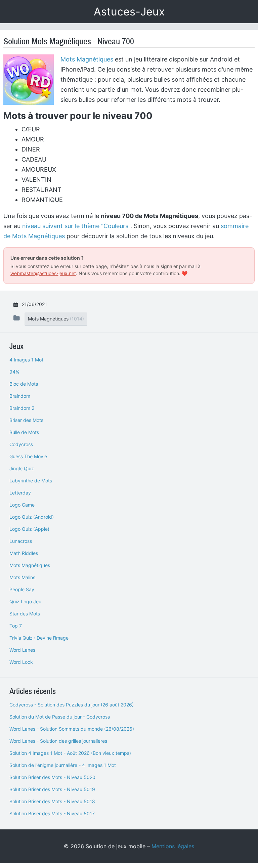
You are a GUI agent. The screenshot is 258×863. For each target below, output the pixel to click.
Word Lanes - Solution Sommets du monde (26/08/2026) (71, 729)
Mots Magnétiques (86, 59)
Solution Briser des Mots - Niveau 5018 (52, 801)
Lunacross (20, 541)
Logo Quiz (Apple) (29, 529)
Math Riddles (23, 553)
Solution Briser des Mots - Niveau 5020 (52, 777)
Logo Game (22, 505)
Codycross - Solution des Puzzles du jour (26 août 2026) (71, 704)
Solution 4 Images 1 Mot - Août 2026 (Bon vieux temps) (70, 753)
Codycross (21, 444)
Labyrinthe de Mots (30, 480)
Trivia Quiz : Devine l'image (39, 638)
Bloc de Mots (23, 384)
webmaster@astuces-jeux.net (43, 273)
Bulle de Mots (24, 432)
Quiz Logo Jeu (25, 601)
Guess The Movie (28, 456)
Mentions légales (173, 846)
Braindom (19, 396)
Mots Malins (22, 577)
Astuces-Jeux (129, 11)
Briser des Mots (26, 420)
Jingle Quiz (21, 468)
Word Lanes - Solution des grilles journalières (58, 741)
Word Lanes (22, 650)
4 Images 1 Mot (26, 359)
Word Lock (21, 662)
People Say (21, 589)
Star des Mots (24, 613)
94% (14, 372)
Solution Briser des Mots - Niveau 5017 (52, 813)
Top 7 (15, 626)
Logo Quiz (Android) (31, 517)
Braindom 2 (21, 408)
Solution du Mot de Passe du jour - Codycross (59, 717)
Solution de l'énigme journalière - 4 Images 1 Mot (62, 765)
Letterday (20, 492)
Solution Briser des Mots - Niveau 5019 (52, 789)
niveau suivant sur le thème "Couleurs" (76, 225)
